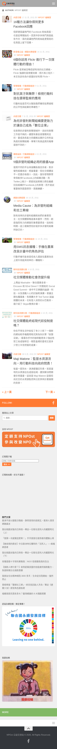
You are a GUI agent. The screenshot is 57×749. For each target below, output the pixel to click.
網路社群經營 (30, 52)
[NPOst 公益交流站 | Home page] (11, 3)
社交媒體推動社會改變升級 (31, 277)
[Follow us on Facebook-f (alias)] (53, 402)
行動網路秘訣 (28, 86)
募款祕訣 (17, 154)
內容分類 (17, 17)
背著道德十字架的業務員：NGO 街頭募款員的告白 (25, 561)
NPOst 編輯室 (44, 17)
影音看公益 (18, 52)
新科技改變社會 (20, 269)
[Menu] (53, 3)
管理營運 (17, 86)
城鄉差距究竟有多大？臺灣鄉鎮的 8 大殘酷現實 (24, 593)
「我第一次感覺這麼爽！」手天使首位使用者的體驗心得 (28, 538)
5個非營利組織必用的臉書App (33, 162)
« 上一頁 (7, 392)
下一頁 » (50, 392)
